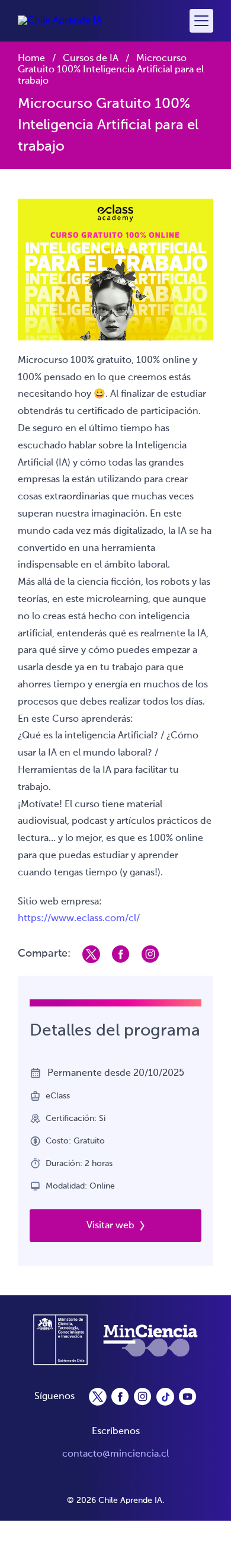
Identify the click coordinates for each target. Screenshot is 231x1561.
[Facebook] (120, 1397)
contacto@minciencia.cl (115, 1454)
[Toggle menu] (201, 21)
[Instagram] (143, 1397)
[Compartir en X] (91, 954)
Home (31, 58)
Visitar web (110, 1226)
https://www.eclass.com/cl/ (79, 918)
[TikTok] (165, 1397)
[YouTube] (188, 1397)
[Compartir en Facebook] (121, 954)
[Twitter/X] (98, 1397)
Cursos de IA (90, 58)
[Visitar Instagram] (150, 954)
